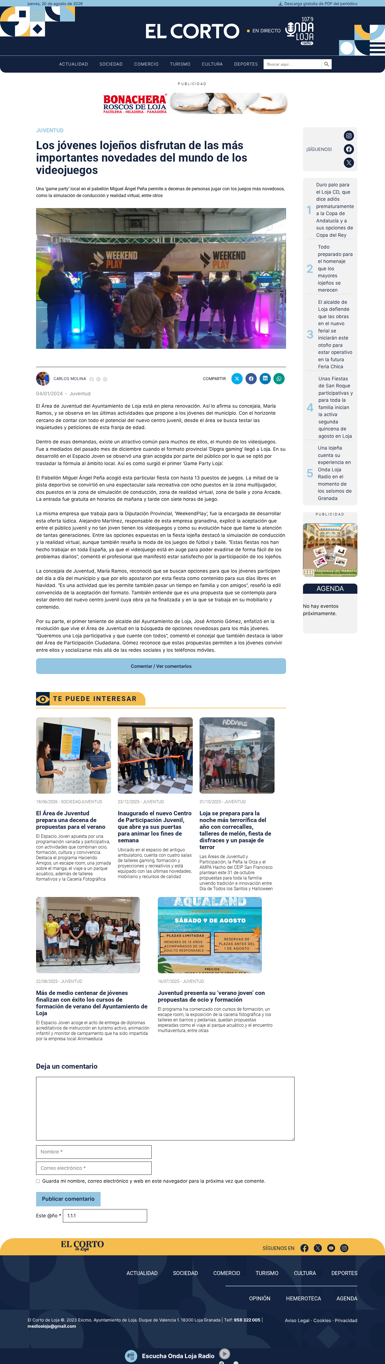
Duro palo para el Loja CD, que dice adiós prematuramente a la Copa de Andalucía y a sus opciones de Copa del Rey (335, 210)
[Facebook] (304, 1248)
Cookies (322, 1320)
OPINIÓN (260, 1298)
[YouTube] (331, 1248)
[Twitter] (317, 1248)
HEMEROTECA (303, 1298)
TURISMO (267, 1273)
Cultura (212, 64)
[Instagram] (344, 1248)
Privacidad (346, 1320)
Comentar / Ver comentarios (161, 666)
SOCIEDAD (185, 1273)
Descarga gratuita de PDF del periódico (320, 3)
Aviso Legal (297, 1320)
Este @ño (48, 1215)
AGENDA (347, 1298)
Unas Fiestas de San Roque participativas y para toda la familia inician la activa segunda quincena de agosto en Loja (335, 407)
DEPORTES (344, 1273)
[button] (224, 1353)
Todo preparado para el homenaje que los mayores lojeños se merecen (335, 268)
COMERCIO (226, 1273)
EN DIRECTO (267, 31)
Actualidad (73, 64)
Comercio (146, 64)
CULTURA (305, 1273)
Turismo (180, 64)
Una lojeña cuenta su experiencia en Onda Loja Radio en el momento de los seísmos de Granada (335, 473)
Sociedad (111, 64)
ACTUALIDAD (142, 1273)
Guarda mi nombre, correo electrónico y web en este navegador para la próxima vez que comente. (153, 1181)
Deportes (246, 64)
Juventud (49, 130)
